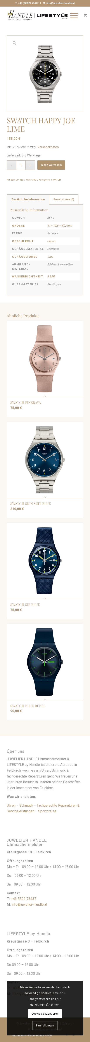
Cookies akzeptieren (45, 1013)
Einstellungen (45, 1025)
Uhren (11, 805)
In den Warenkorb (51, 165)
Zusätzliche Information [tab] (28, 199)
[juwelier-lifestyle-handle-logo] (37, 15)
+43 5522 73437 (23, 899)
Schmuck (26, 805)
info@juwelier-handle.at (60, 3)
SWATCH (56, 179)
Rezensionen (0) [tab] (64, 199)
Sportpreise (47, 811)
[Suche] (61, 15)
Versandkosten (48, 147)
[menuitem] (61, 15)
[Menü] (72, 15)
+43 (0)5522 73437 (28, 3)
